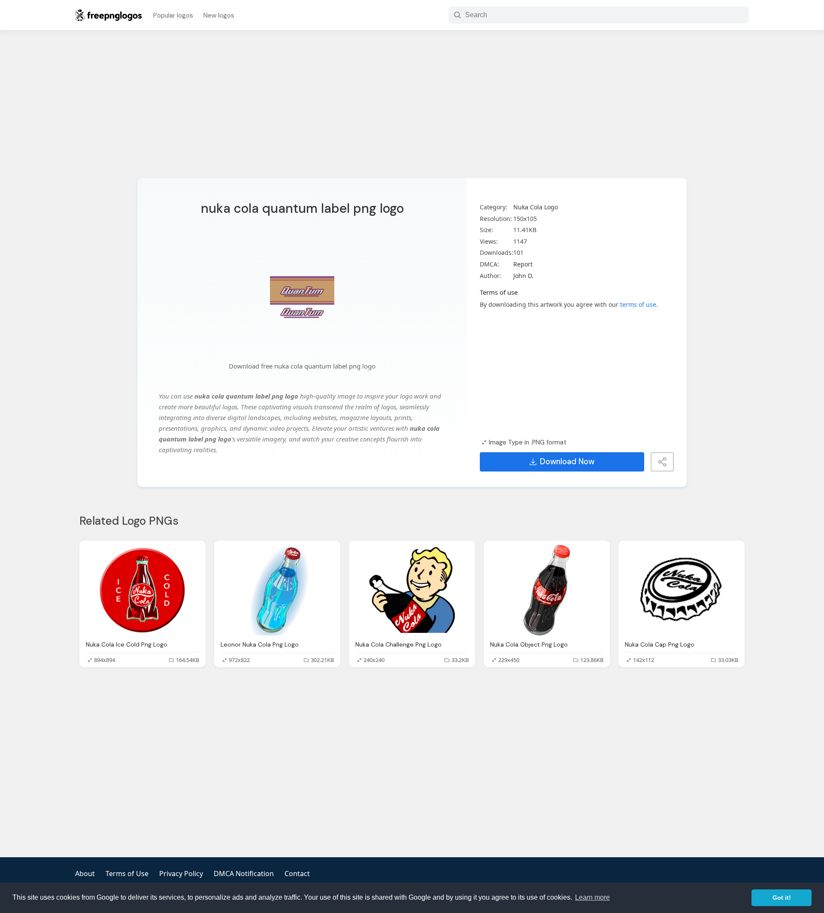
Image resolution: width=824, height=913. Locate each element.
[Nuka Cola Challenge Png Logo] (412, 590)
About (85, 873)
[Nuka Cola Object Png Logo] (546, 590)
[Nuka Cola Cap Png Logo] (681, 590)
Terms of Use (127, 873)
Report (523, 264)
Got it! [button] (781, 897)
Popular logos (173, 15)
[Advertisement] (412, 109)
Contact (297, 873)
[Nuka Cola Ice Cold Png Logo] (142, 590)
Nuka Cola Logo (535, 207)
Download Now (567, 461)
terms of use (638, 304)
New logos (218, 15)
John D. (523, 276)
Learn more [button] (592, 897)
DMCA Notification (244, 873)
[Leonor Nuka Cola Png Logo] (277, 590)
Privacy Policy (181, 873)
